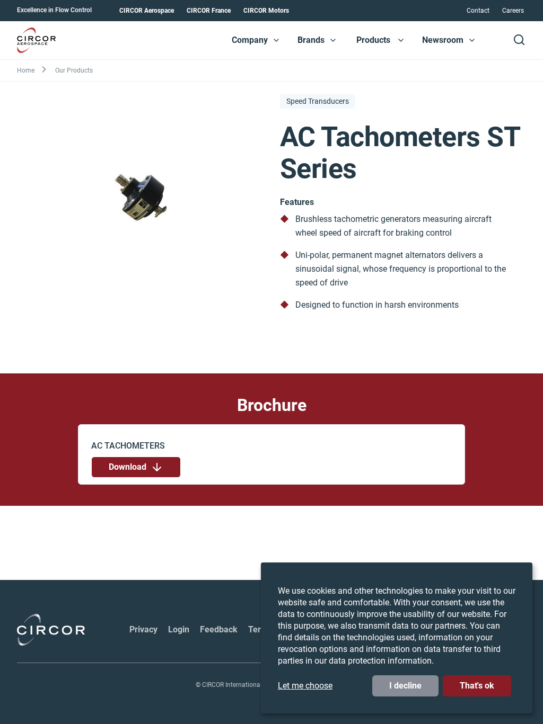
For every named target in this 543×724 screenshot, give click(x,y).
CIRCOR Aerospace (146, 10)
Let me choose (305, 686)
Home (25, 70)
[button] (276, 40)
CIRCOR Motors (266, 10)
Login (178, 629)
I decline (405, 686)
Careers (513, 10)
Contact (478, 10)
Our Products (74, 70)
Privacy (143, 629)
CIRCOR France (209, 10)
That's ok (477, 686)
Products (373, 40)
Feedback (219, 629)
